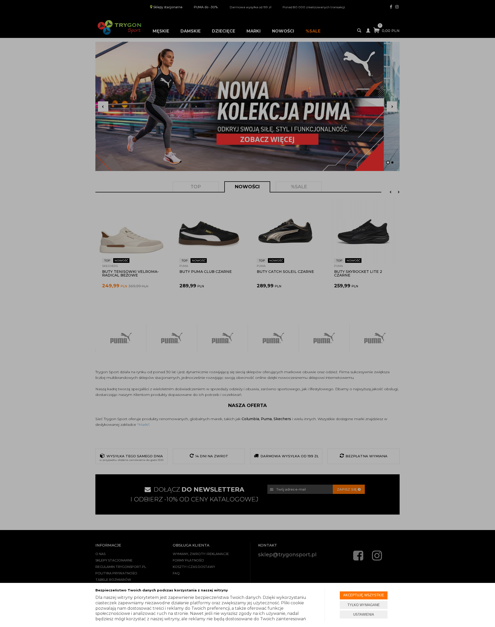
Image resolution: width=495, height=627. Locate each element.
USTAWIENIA (363, 614)
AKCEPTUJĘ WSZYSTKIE (363, 595)
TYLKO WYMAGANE (364, 605)
